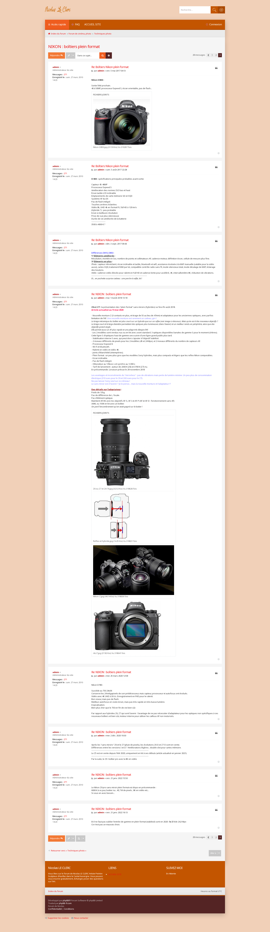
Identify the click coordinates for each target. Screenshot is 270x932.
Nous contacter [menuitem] (81, 918)
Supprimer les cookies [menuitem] (58, 918)
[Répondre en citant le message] (216, 68)
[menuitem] (75, 25)
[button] (208, 55)
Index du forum (55, 891)
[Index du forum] (58, 9)
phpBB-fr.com (65, 903)
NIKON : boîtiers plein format (74, 46)
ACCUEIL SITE (92, 24)
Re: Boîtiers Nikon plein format (110, 67)
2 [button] (216, 55)
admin (55, 67)
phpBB (66, 900)
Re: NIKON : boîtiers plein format (111, 294)
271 (65, 74)
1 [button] (212, 55)
